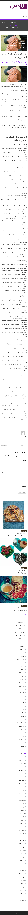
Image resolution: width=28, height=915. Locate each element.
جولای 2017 (22, 847)
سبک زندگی (22, 696)
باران (14, 43)
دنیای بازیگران (22, 673)
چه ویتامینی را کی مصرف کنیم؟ (22, 445)
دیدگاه (24, 460)
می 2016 (23, 883)
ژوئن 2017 (22, 850)
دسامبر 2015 (22, 900)
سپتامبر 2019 (22, 807)
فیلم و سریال (22, 716)
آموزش (23, 656)
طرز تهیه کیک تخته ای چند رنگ (18, 625)
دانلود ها (23, 669)
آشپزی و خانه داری (21, 653)
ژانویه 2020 (22, 800)
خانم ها (23, 663)
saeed (21, 533)
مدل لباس (22, 729)
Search (4, 17)
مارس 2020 (22, 797)
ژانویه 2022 (22, 777)
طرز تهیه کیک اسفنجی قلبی (19, 635)
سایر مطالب (21, 41)
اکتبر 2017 (22, 837)
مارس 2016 (22, 890)
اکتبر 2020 (22, 790)
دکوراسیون (22, 679)
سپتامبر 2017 (22, 840)
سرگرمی (23, 699)
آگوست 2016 (22, 873)
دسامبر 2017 (22, 830)
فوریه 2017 (22, 863)
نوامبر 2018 (22, 817)
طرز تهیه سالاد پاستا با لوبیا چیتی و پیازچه (16, 535)
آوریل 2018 (22, 823)
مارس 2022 (22, 770)
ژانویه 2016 (22, 897)
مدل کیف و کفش (21, 739)
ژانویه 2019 (22, 813)
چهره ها (23, 746)
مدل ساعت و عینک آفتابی (19, 723)
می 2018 (23, 820)
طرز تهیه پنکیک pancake (21, 573)
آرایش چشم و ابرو (21, 649)
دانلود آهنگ (22, 666)
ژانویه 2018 (22, 827)
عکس (23, 706)
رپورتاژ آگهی (22, 686)
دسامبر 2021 (22, 780)
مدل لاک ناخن (22, 726)
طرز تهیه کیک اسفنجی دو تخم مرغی (17, 632)
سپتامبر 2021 (22, 783)
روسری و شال (22, 683)
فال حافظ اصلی (22, 615)
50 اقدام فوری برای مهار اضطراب (6, 445)
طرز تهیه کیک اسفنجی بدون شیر (18, 628)
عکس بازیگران (21, 709)
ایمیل (24, 480)
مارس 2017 (22, 860)
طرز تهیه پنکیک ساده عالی (20, 610)
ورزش (23, 743)
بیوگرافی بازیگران (21, 659)
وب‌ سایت (24, 486)
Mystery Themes (23, 913)
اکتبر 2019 (22, 803)
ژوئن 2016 (22, 880)
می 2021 (23, 787)
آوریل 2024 (22, 760)
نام (25, 475)
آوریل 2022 (22, 767)
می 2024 (22, 757)
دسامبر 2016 (22, 870)
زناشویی (23, 689)
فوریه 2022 (22, 773)
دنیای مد (23, 676)
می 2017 (23, 853)
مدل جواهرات (22, 719)
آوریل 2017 (22, 857)
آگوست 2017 (22, 843)
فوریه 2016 (22, 893)
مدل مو (23, 736)
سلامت (23, 703)
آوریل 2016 (22, 887)
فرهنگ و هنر (22, 713)
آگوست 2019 (22, 810)
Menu (23, 17)
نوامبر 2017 (22, 833)
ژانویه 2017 (22, 867)
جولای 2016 (22, 877)
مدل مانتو (23, 733)
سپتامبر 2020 (22, 793)
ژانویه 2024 (22, 763)
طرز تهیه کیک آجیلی (20, 638)
